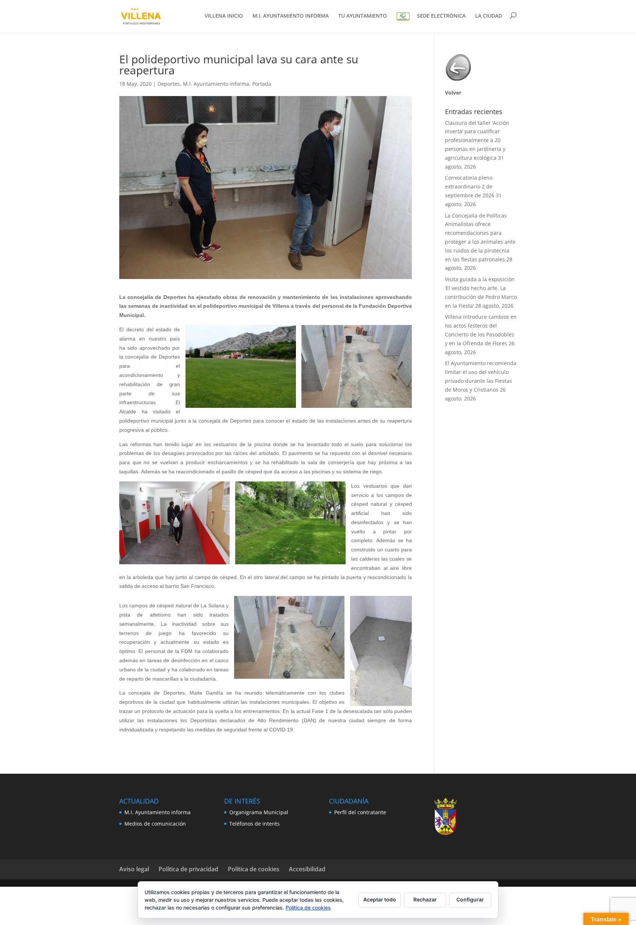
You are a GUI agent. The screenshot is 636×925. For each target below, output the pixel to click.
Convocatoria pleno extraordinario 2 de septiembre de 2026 (469, 186)
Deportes (169, 83)
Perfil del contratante (360, 812)
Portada (261, 83)
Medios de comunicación (155, 823)
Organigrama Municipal (258, 812)
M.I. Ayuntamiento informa (216, 83)
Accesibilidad (307, 869)
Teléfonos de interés (254, 823)
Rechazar (425, 899)
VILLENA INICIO (224, 16)
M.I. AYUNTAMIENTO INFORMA (290, 16)
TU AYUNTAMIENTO (362, 16)
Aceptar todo (379, 899)
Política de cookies (253, 869)
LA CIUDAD (488, 16)
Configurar (470, 899)
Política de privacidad (188, 869)
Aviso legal (134, 869)
